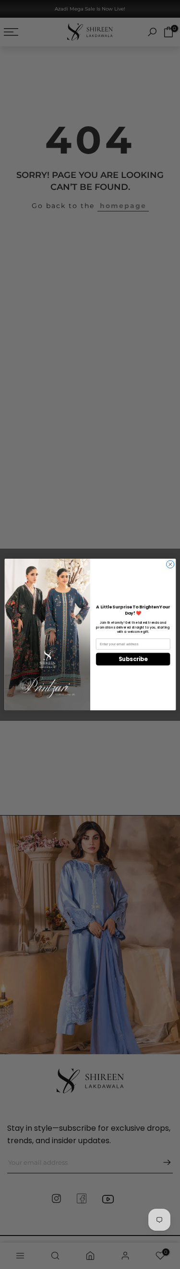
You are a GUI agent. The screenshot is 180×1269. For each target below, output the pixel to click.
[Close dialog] (170, 564)
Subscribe (133, 659)
